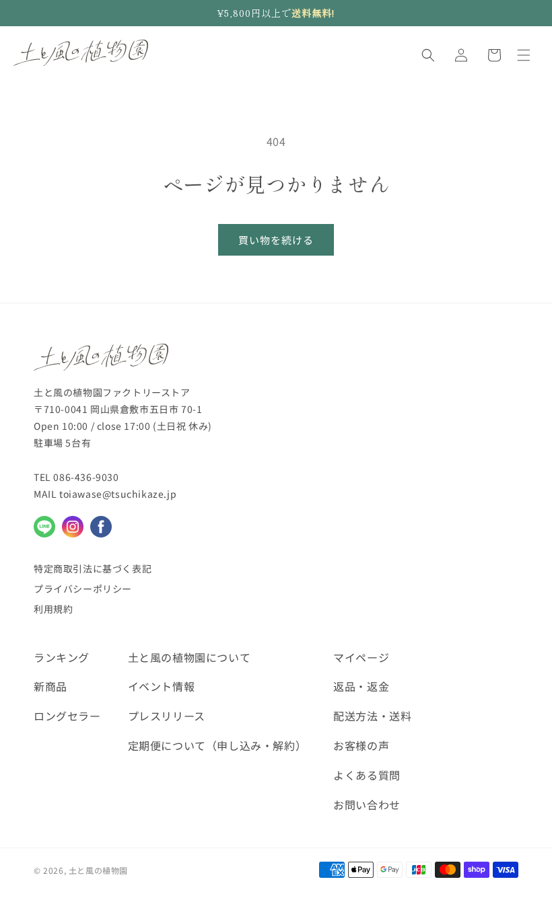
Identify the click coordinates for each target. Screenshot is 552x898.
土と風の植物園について (189, 657)
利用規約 (53, 608)
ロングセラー (67, 716)
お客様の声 (361, 745)
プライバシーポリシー (83, 588)
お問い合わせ (367, 804)
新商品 (50, 686)
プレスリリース (166, 716)
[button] (428, 55)
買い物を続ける (276, 240)
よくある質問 (367, 775)
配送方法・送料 (372, 716)
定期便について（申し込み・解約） (217, 745)
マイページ (361, 657)
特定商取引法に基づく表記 (92, 568)
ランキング (62, 657)
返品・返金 (361, 686)
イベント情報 (161, 686)
